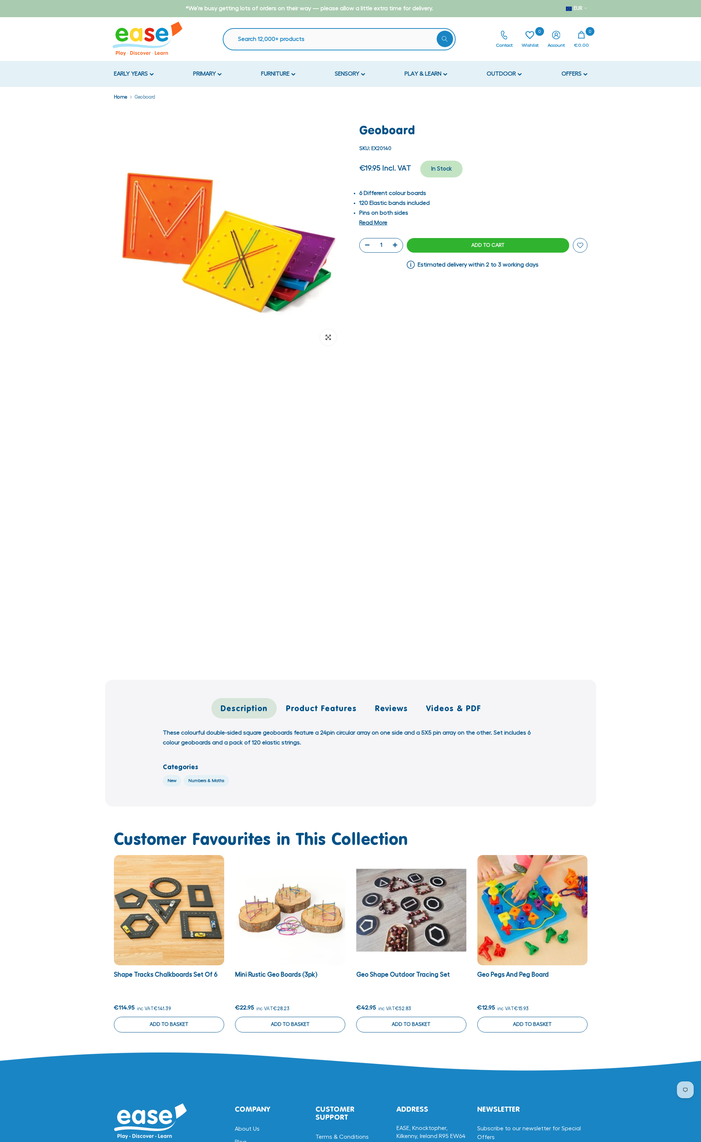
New (172, 780)
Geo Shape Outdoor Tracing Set (402, 974)
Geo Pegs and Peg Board (513, 974)
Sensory (348, 74)
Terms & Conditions (342, 1137)
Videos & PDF (453, 708)
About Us (247, 1129)
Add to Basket (168, 1024)
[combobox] (343, 39)
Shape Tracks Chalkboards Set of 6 (166, 974)
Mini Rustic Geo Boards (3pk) (276, 974)
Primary (205, 74)
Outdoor (502, 74)
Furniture (276, 74)
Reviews (391, 708)
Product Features (321, 708)
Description (244, 708)
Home (120, 97)
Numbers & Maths (206, 780)
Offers (572, 74)
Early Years (131, 74)
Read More (373, 223)
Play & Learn (424, 74)
